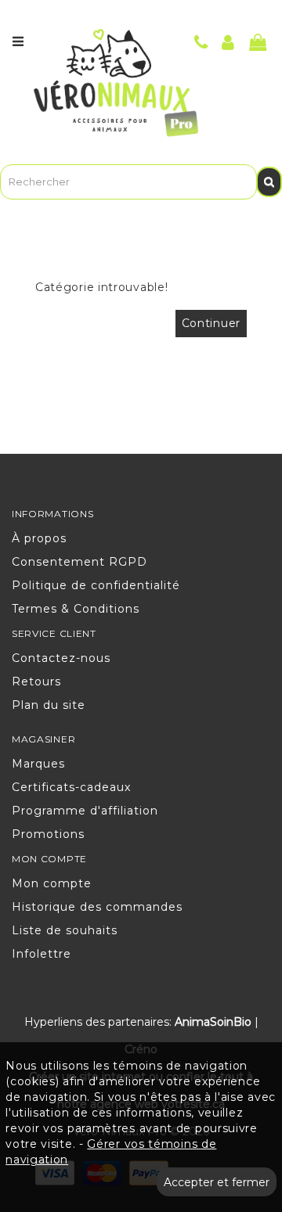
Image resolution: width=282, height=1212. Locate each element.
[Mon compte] (228, 45)
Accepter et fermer (216, 1182)
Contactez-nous (61, 658)
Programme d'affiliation (85, 811)
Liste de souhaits (65, 930)
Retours (36, 681)
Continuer (211, 323)
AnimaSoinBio (213, 1022)
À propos (39, 538)
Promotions (48, 834)
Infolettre (41, 954)
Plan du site (48, 705)
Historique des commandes (97, 907)
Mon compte (52, 883)
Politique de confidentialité (96, 585)
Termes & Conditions (75, 609)
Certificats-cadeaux (71, 787)
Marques (38, 764)
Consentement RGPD (79, 562)
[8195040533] (201, 45)
